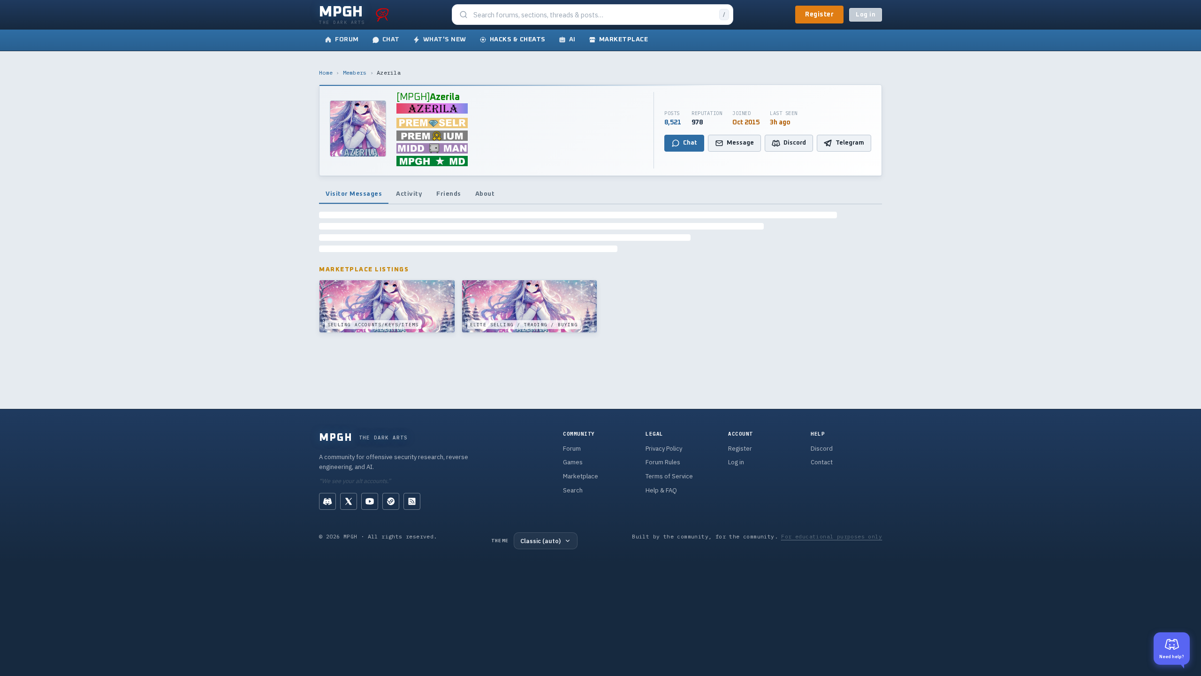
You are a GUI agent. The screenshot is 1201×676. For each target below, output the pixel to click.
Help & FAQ (661, 490)
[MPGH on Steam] (390, 501)
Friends (448, 194)
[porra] (382, 15)
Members (355, 72)
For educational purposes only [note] (831, 536)
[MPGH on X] (348, 501)
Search (573, 490)
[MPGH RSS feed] (411, 501)
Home (326, 72)
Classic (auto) (540, 541)
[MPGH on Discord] (327, 501)
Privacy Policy (664, 449)
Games (573, 462)
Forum (572, 449)
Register (819, 14)
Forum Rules (663, 462)
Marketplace (580, 476)
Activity (409, 194)
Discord (822, 449)
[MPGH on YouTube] (369, 501)
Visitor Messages (354, 194)
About (485, 194)
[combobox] (593, 14)
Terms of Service (669, 476)
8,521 (672, 122)
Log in (865, 15)
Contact (822, 462)
